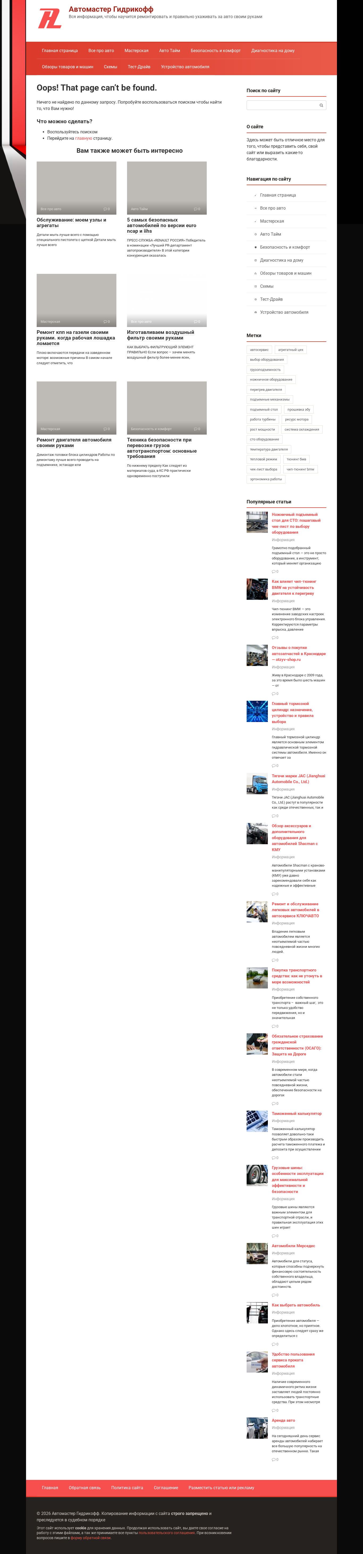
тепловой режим (263, 459)
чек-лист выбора (263, 469)
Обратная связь (85, 1487)
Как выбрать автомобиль (296, 1305)
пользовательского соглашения (167, 1533)
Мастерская (137, 50)
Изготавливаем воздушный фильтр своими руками (160, 335)
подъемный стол (264, 409)
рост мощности (262, 429)
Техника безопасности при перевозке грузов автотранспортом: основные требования (162, 448)
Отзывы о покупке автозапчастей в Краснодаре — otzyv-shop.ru (299, 653)
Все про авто (101, 50)
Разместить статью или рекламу (221, 1487)
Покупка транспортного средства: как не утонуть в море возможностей (297, 976)
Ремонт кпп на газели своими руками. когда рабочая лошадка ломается (76, 337)
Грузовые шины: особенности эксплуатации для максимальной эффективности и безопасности (298, 1179)
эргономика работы (266, 479)
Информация (283, 540)
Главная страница (60, 50)
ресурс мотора (297, 419)
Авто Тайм (169, 50)
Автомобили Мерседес (293, 1245)
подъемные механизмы (270, 399)
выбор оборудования (267, 360)
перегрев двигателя (266, 390)
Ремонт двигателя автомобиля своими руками (74, 442)
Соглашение (166, 1487)
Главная (50, 1487)
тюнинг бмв (296, 459)
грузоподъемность (265, 370)
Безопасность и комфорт (216, 50)
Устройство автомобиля (185, 66)
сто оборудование (264, 439)
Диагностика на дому (273, 50)
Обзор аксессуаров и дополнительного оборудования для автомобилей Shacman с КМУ (295, 837)
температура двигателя (269, 449)
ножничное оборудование (271, 379)
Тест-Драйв (139, 66)
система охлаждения (302, 429)
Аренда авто (283, 1420)
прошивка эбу (299, 409)
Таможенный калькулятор (297, 1113)
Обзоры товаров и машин (67, 66)
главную (83, 138)
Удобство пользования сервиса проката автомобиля (293, 1360)
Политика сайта (127, 1487)
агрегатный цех (290, 350)
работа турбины (263, 419)
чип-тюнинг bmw (300, 469)
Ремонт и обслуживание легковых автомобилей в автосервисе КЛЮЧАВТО (295, 910)
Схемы (110, 66)
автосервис (259, 350)
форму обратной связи (91, 1538)
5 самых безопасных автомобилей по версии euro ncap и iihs (161, 225)
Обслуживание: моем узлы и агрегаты (71, 222)
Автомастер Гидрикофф (111, 9)
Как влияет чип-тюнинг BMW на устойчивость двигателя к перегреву (294, 587)
